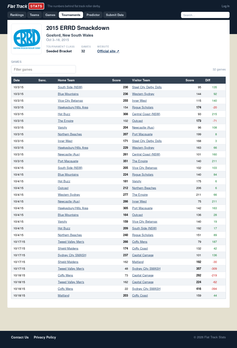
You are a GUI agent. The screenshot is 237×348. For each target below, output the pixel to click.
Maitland (137, 261)
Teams (34, 15)
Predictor (93, 15)
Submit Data (115, 15)
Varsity (62, 127)
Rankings (17, 15)
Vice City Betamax (70, 100)
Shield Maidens (68, 248)
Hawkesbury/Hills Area (73, 107)
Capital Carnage (142, 255)
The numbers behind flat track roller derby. (73, 6)
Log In (226, 6)
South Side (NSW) (70, 87)
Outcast (137, 120)
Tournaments (71, 15)
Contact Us (20, 337)
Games (50, 15)
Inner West (139, 100)
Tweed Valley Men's (71, 241)
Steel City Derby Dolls (147, 87)
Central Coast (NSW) (146, 114)
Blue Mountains (68, 94)
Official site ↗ (108, 51)
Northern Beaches (70, 134)
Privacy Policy (45, 337)
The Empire (65, 120)
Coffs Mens (139, 241)
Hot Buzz (64, 114)
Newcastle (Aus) (143, 127)
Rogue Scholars (142, 107)
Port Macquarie (142, 134)
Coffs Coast (140, 248)
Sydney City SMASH (72, 255)
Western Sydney (143, 94)
